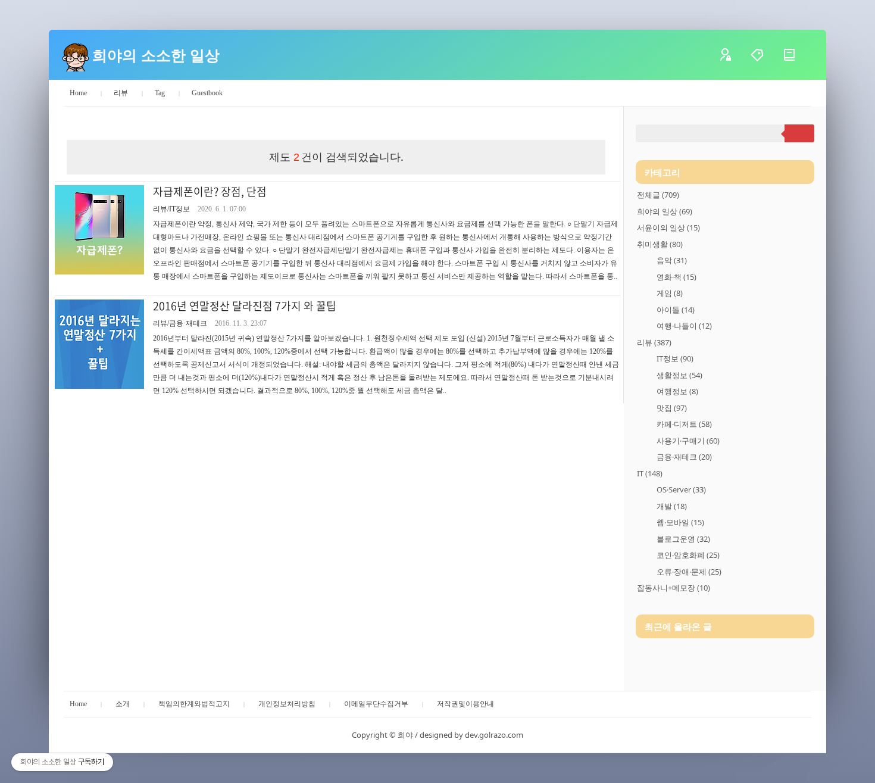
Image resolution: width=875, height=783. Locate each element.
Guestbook (207, 93)
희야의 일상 (664, 211)
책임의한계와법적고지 (194, 704)
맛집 (672, 408)
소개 (122, 704)
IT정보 (675, 358)
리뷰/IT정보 (171, 209)
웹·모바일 (680, 522)
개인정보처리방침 (286, 704)
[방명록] (798, 55)
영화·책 (676, 277)
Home (78, 93)
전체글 (658, 194)
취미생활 (660, 244)
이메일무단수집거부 (376, 704)
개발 (672, 506)
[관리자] (734, 55)
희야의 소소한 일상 (156, 55)
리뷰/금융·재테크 (180, 323)
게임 (670, 293)
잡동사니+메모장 (673, 587)
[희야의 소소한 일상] (75, 55)
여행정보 (677, 391)
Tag (160, 93)
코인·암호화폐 (688, 555)
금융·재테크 (684, 456)
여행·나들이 (684, 325)
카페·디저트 (684, 424)
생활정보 (679, 375)
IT (649, 473)
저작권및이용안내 (465, 704)
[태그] (766, 55)
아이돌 (676, 309)
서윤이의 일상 (668, 227)
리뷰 (121, 93)
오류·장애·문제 (689, 571)
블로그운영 (683, 539)
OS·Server (681, 489)
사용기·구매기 (688, 440)
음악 (672, 260)
